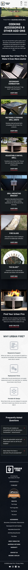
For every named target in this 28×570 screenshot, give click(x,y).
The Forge (14, 504)
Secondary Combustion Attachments (14, 522)
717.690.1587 (14, 485)
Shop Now (14, 93)
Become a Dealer (14, 556)
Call (21, 5)
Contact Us (14, 552)
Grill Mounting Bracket (14, 533)
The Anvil (14, 515)
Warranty (14, 547)
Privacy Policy (20, 563)
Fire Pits (14, 501)
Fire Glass (14, 536)
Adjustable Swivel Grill (18, 20)
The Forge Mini (14, 508)
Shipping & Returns (14, 544)
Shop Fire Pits (14, 326)
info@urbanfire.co (14, 481)
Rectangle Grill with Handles (14, 526)
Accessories (14, 519)
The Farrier (14, 511)
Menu (25, 5)
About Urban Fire (14, 541)
